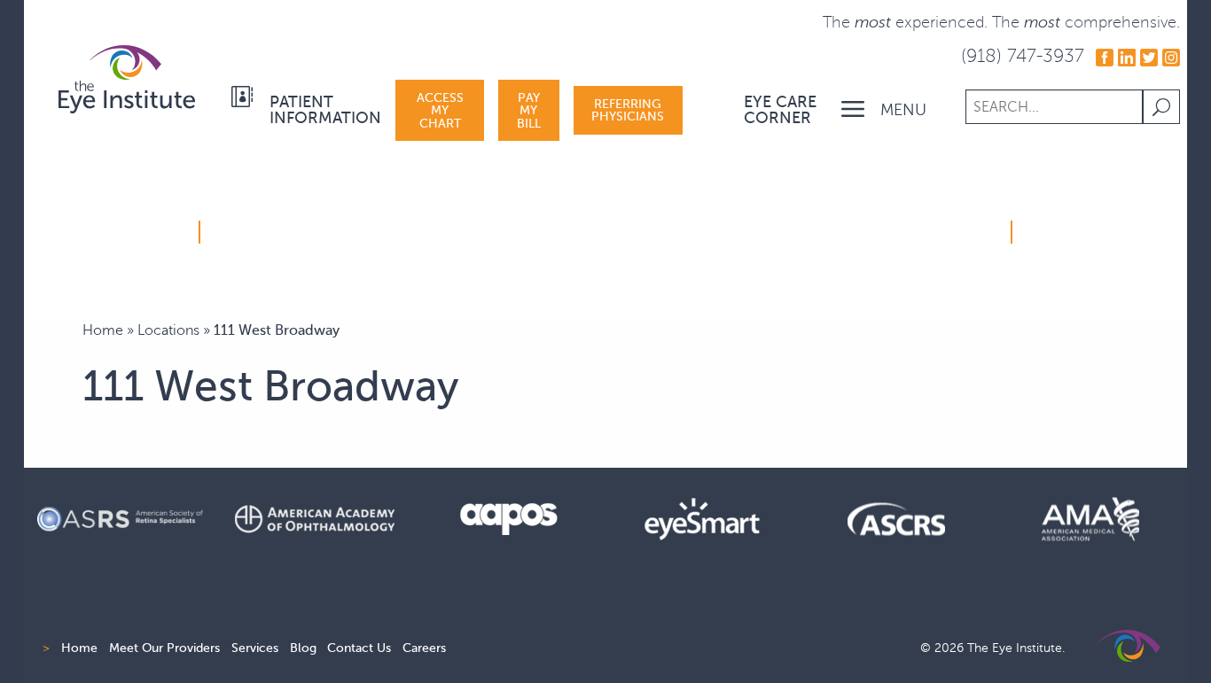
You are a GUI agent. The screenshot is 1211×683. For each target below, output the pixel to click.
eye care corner (780, 110)
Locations (168, 330)
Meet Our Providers (164, 648)
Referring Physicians (627, 110)
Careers (424, 648)
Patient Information (325, 110)
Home (102, 330)
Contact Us (359, 648)
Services (254, 648)
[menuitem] (309, 110)
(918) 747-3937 (1022, 55)
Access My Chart (440, 110)
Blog (303, 648)
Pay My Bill (529, 110)
